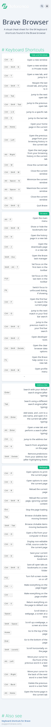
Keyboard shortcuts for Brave (16, 720)
